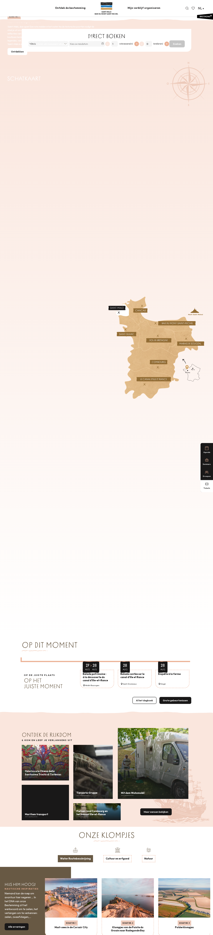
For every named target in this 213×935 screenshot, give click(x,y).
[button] (187, 8)
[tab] (75, 854)
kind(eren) (158, 43)
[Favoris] (193, 8)
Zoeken (177, 43)
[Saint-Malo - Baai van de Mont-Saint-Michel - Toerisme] (106, 8)
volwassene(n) (126, 43)
